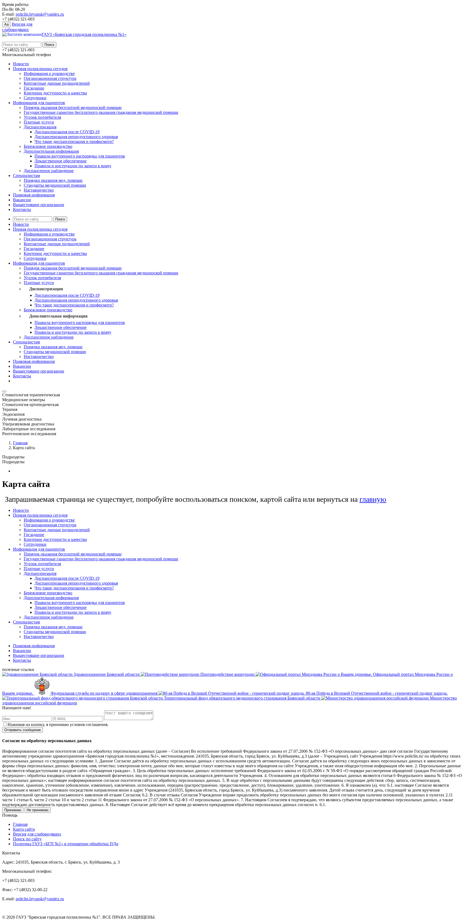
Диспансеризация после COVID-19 (67, 131)
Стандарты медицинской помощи (55, 185)
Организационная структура (50, 78)
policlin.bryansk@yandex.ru (40, 14)
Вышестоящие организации (38, 204)
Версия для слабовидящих (37, 834)
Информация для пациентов (39, 102)
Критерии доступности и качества (55, 93)
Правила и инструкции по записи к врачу (73, 165)
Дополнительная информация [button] (58, 316)
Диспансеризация (40, 127)
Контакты (22, 209)
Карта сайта (24, 829)
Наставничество (39, 190)
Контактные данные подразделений (57, 83)
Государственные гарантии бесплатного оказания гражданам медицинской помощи (101, 112)
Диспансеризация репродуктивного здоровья (76, 136)
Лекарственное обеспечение (61, 161)
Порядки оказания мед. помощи (53, 180)
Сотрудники (35, 98)
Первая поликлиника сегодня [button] (40, 229)
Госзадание (34, 88)
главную (372, 499)
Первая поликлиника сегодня (40, 68)
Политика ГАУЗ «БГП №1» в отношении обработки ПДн (65, 843)
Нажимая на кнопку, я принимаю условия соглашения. (58, 724)
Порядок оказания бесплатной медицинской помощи (73, 107)
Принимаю (12, 810)
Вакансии (22, 199)
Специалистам (26, 175)
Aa (6, 24)
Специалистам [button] (26, 342)
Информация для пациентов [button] (39, 263)
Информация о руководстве (49, 73)
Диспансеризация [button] (46, 289)
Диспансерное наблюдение (49, 170)
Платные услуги (39, 122)
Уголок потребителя (42, 117)
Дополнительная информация (51, 151)
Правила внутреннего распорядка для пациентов (80, 156)
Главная (20, 443)
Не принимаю (38, 810)
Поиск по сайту (27, 839)
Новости (21, 64)
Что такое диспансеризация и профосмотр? (74, 141)
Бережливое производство (48, 146)
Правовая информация (34, 195)
